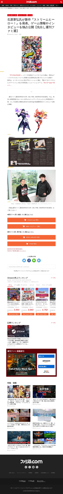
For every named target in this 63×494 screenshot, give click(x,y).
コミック (32, 285)
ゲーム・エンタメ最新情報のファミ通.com (9, 8)
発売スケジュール (24, 5)
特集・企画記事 (50, 5)
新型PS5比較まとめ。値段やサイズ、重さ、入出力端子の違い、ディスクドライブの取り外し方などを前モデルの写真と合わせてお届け (44, 424)
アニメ (38, 285)
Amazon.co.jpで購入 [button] (33, 220)
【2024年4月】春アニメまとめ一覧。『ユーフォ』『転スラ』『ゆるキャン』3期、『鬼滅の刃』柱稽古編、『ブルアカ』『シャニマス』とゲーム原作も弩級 (18, 402)
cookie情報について (45, 472)
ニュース (39, 5)
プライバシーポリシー (21, 472)
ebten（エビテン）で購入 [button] (33, 226)
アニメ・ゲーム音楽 (47, 285)
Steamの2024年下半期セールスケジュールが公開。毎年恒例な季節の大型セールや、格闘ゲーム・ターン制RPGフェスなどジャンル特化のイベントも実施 (18, 341)
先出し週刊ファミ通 (24, 8)
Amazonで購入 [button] (14, 314)
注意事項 (36, 472)
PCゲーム (16, 5)
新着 (3, 5)
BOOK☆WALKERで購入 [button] (33, 237)
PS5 (11, 5)
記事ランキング (14, 322)
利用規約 (30, 472)
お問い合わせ (11, 472)
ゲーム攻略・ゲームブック (20, 285)
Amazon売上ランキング (17, 277)
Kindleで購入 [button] (33, 244)
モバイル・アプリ (33, 8)
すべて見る (53, 277)
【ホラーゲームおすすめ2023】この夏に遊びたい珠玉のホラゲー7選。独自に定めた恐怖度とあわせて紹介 (44, 401)
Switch (7, 5)
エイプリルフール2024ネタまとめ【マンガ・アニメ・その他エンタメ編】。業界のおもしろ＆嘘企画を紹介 (18, 424)
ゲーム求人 (32, 5)
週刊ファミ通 (59, 5)
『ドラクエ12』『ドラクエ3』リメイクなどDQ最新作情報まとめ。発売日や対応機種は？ (44, 446)
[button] (46, 361)
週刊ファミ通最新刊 (15, 351)
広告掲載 (53, 472)
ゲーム (10, 285)
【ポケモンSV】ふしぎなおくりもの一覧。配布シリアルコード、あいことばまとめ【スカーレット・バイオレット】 (18, 447)
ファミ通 (41, 8)
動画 (44, 5)
